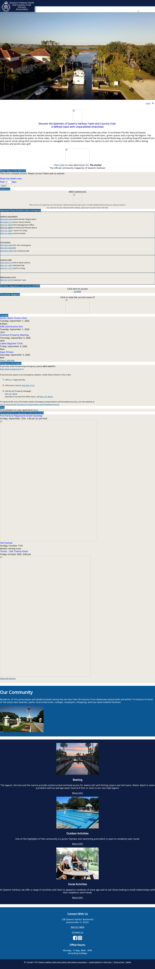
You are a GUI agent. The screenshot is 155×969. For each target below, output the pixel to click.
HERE (62, 165)
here (35, 410)
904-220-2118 (6, 262)
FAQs (2, 407)
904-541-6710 (6, 280)
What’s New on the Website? (13, 170)
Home (142, 11)
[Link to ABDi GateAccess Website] (77, 201)
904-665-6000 (6, 248)
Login (148, 103)
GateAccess (5, 189)
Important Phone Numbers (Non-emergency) (20, 210)
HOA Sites (108, 962)
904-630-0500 (6, 245)
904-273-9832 (46, 396)
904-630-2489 (6, 251)
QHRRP (77, 291)
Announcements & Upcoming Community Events (22, 413)
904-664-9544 (6, 219)
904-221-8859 (6, 225)
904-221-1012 (6, 268)
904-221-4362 (6, 265)
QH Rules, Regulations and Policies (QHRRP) (20, 286)
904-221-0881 (6, 230)
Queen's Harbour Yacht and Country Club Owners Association (62, 962)
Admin (128, 962)
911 (10, 379)
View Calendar (7, 360)
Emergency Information (10, 363)
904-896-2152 (6, 222)
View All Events (8, 678)
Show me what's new (11, 178)
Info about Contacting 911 (12, 369)
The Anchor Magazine (10, 294)
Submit (3, 186)
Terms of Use (119, 962)
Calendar (4, 315)
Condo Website (95, 962)
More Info (77, 793)
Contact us (77, 932)
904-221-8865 (6, 233)
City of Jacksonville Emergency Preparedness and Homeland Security (29, 404)
